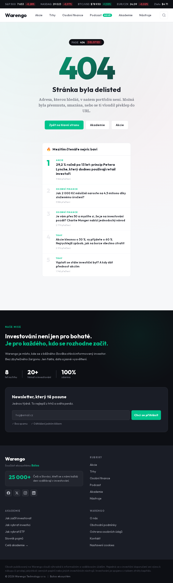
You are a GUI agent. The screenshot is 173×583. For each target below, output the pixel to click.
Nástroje (145, 15)
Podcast (100, 15)
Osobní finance (72, 15)
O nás (94, 518)
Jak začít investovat (18, 518)
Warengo (16, 15)
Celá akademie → (16, 545)
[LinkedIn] (33, 493)
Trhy (52, 15)
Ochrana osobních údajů (106, 532)
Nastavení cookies (102, 545)
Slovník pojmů (14, 538)
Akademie (125, 15)
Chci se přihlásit (146, 415)
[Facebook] (8, 493)
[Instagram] (25, 493)
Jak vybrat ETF (15, 532)
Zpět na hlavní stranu (64, 125)
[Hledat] (164, 15)
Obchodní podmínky (103, 525)
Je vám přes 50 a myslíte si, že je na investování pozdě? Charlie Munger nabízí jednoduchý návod (90, 218)
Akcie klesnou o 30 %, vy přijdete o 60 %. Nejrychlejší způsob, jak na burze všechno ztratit (90, 241)
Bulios (35, 465)
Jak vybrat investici (17, 525)
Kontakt (95, 538)
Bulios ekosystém (60, 576)
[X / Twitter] (17, 493)
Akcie (38, 15)
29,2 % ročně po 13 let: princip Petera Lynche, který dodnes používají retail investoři (85, 169)
